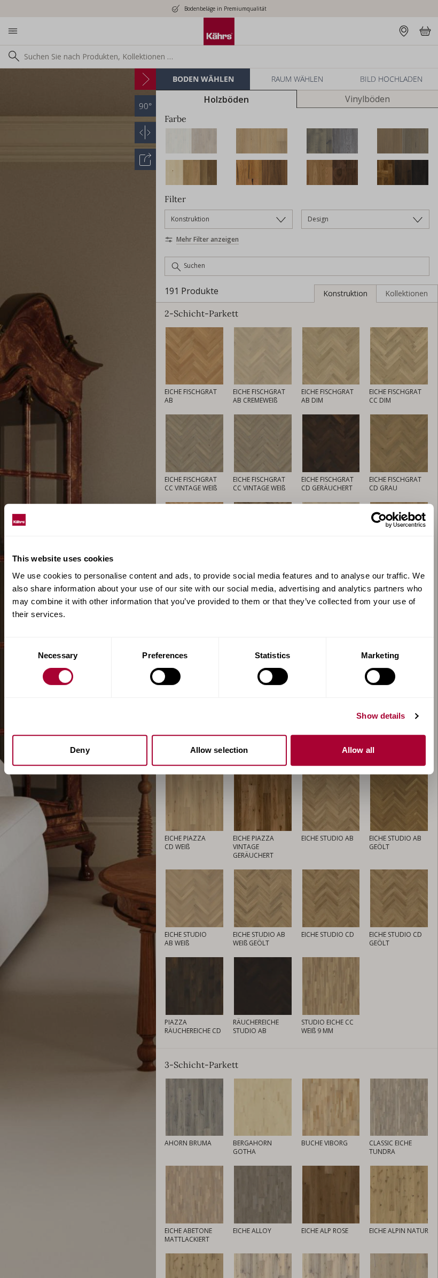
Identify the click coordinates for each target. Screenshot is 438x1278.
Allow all (358, 750)
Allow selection (219, 750)
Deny (79, 750)
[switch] (165, 676)
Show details (380, 715)
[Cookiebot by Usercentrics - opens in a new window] (379, 520)
